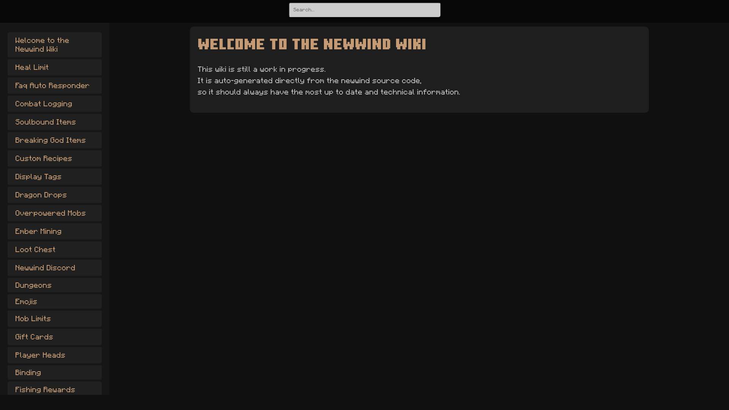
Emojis (26, 301)
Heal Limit (32, 67)
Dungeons (33, 285)
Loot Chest (35, 249)
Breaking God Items (50, 140)
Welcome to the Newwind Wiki (42, 44)
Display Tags (38, 176)
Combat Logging (43, 103)
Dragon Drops (41, 194)
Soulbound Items (45, 121)
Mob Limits (33, 318)
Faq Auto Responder (52, 85)
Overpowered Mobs (50, 213)
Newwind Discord (45, 267)
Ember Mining (38, 231)
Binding (28, 372)
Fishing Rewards (45, 389)
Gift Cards (34, 336)
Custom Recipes (43, 158)
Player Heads (40, 355)
